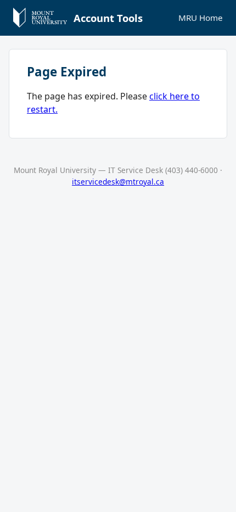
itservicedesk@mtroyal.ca (118, 181)
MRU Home (200, 17)
